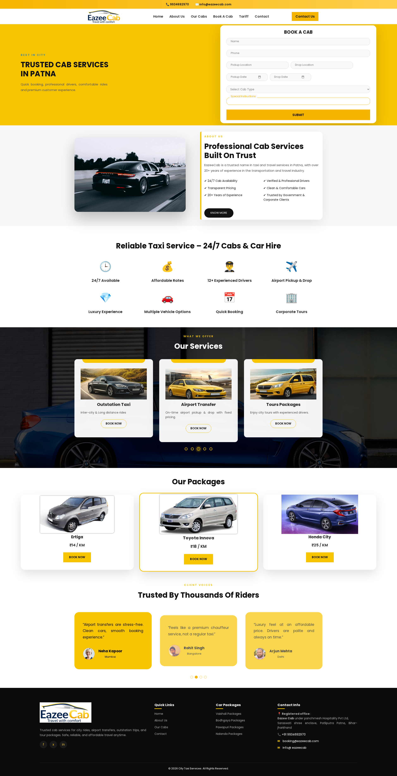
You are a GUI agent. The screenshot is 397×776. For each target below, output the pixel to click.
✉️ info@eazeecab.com (213, 4)
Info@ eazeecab (294, 748)
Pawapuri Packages (230, 727)
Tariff (244, 16)
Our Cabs (199, 16)
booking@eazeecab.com (301, 741)
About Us (177, 16)
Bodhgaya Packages (230, 720)
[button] (186, 448)
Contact (262, 16)
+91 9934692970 (294, 734)
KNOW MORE (218, 213)
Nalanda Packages (229, 734)
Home (158, 16)
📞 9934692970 (177, 4)
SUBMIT (298, 115)
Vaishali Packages (228, 714)
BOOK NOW (114, 424)
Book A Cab (223, 16)
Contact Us (305, 16)
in (63, 744)
